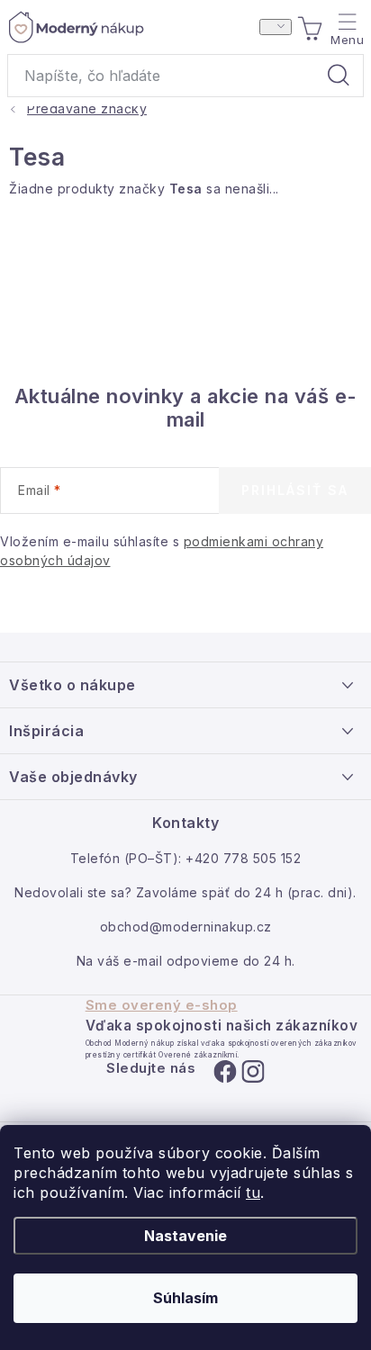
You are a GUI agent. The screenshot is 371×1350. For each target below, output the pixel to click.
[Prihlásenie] (275, 27)
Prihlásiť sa (294, 490)
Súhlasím (185, 1298)
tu (253, 1193)
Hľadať (338, 75)
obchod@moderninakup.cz (186, 926)
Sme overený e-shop (162, 1005)
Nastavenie (185, 1236)
